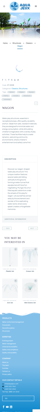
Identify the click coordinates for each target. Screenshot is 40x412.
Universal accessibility (9, 347)
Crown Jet (30, 271)
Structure (27, 96)
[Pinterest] (9, 80)
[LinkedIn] (15, 80)
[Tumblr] (12, 80)
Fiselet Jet (10, 271)
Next (32, 228)
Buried (31, 92)
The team (5, 365)
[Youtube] (7, 407)
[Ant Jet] (10, 288)
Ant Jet (10, 303)
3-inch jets (26, 269)
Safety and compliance (10, 350)
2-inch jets (6, 269)
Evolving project (7, 341)
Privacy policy (7, 374)
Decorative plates (8, 328)
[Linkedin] (11, 407)
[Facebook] (2, 80)
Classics (15, 88)
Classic (21, 92)
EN (6, 398)
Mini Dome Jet (30, 303)
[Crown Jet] (30, 257)
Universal (7, 99)
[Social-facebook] (3, 407)
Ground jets (13, 269)
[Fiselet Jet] (10, 257)
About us (5, 362)
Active (12, 92)
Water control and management (13, 322)
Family (6, 96)
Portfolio (5, 368)
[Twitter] (6, 80)
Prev (8, 228)
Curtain (16, 96)
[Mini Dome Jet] (30, 288)
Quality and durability (9, 353)
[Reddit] (18, 80)
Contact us (6, 371)
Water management (9, 344)
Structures (23, 88)
